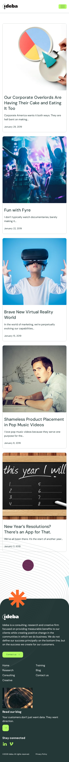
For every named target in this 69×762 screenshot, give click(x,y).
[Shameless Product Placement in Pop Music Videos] (34, 378)
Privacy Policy (41, 754)
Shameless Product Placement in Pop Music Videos (34, 422)
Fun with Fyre (17, 210)
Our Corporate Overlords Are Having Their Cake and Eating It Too (32, 103)
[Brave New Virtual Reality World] (34, 271)
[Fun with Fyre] (34, 169)
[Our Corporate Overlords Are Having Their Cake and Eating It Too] (34, 57)
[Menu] (61, 6)
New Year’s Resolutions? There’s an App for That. (27, 529)
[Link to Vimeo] (11, 743)
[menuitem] (45, 6)
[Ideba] (10, 6)
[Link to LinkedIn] (4, 743)
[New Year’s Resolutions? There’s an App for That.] (34, 486)
